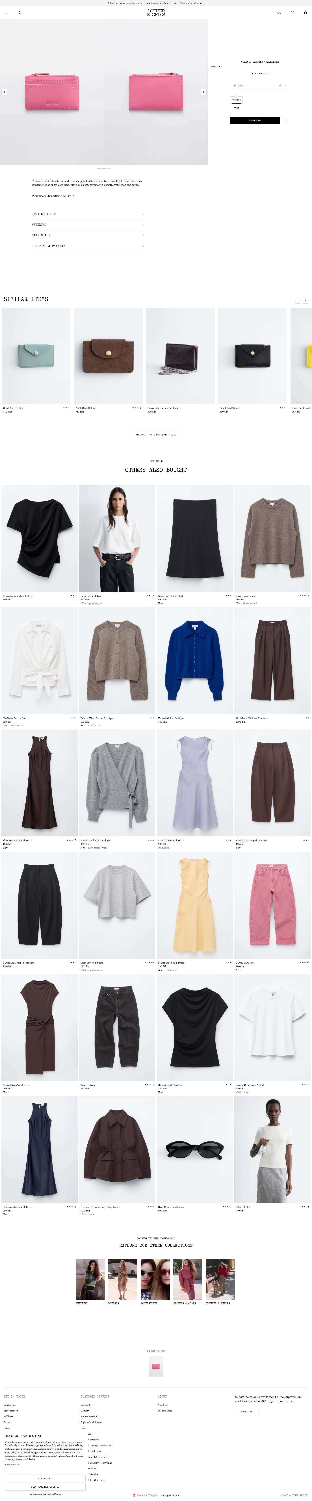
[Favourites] (292, 12)
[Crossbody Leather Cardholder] (180, 356)
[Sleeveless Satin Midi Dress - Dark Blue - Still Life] (39, 1149)
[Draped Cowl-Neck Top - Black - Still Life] (195, 1027)
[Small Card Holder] (36, 356)
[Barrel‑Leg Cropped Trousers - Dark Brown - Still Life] (272, 783)
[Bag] (305, 12)
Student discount (90, 1440)
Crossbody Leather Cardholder (164, 408)
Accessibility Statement (93, 1480)
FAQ (83, 1428)
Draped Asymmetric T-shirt (17, 596)
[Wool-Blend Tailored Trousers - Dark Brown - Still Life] (272, 660)
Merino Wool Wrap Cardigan (95, 840)
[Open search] (19, 12)
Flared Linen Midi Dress (171, 840)
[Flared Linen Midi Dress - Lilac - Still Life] (195, 783)
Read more (10, 1465)
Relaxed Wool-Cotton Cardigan (97, 718)
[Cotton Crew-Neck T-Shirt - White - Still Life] (272, 1027)
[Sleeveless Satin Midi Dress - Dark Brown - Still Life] (39, 783)
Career (7, 1422)
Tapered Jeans (88, 1085)
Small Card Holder (13, 408)
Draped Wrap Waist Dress (16, 1085)
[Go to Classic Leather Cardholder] (156, 1366)
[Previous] (4, 92)
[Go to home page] (156, 12)
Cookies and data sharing (94, 1457)
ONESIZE (236, 100)
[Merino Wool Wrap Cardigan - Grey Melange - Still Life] (117, 783)
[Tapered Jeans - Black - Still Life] (117, 1027)
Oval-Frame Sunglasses (171, 1207)
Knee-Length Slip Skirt (170, 596)
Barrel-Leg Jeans (245, 963)
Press (7, 1428)
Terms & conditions (91, 1451)
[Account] (279, 12)
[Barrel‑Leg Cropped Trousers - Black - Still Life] (39, 905)
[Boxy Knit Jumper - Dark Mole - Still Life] (272, 538)
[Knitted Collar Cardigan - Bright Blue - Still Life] (195, 660)
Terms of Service (89, 1474)
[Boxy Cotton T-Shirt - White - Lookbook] (117, 538)
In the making (165, 1411)
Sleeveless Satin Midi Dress (17, 840)
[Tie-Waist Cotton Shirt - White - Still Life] (39, 660)
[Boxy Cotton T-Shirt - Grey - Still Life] (117, 905)
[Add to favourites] (286, 120)
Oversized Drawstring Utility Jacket (100, 1207)
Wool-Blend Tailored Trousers (252, 718)
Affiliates (8, 1416)
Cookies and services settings (45, 1494)
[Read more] (156, 3)
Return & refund (89, 1416)
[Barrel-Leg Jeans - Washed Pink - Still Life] (272, 905)
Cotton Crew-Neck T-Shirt (250, 1085)
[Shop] (6, 12)
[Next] (204, 92)
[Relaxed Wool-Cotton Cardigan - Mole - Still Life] (117, 660)
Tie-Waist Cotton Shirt (15, 718)
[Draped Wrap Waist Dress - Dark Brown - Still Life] (39, 1027)
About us (162, 1405)
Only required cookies (45, 1487)
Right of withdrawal (91, 1422)
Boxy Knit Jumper (246, 596)
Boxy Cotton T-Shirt (92, 596)
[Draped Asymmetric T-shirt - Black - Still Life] (39, 538)
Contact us (10, 1405)
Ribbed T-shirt (244, 1207)
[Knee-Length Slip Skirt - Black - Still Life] (195, 538)
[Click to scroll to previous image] (298, 301)
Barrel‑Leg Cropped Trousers (251, 840)
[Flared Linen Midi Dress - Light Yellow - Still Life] (195, 905)
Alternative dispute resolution (96, 1445)
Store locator (11, 1411)
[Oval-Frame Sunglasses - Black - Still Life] (195, 1149)
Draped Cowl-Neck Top (170, 1085)
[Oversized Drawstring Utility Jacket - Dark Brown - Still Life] (117, 1149)
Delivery (85, 1411)
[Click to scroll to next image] (305, 301)
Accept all (45, 1478)
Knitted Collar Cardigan (171, 718)
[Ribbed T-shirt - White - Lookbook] (272, 1149)
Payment (85, 1405)
